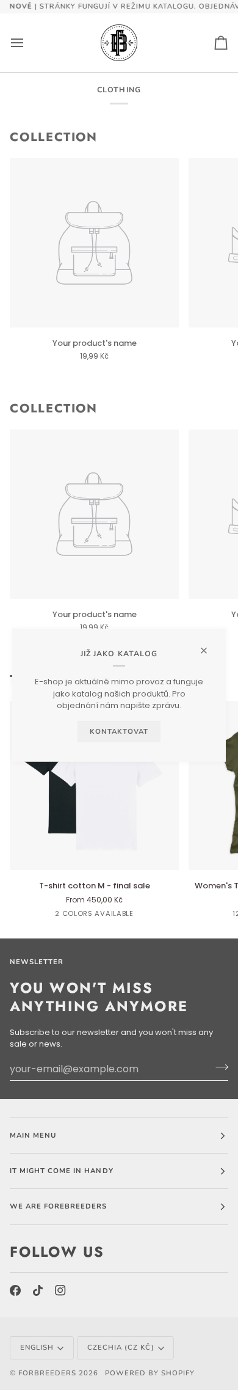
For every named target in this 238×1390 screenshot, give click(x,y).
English (37, 1347)
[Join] (218, 1067)
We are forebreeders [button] (58, 1206)
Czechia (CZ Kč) (120, 1347)
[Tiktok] (38, 1290)
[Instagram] (60, 1290)
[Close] (209, 645)
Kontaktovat (119, 731)
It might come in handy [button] (62, 1171)
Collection (54, 137)
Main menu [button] (33, 1135)
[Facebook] (15, 1290)
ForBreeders (47, 1373)
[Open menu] (28, 42)
